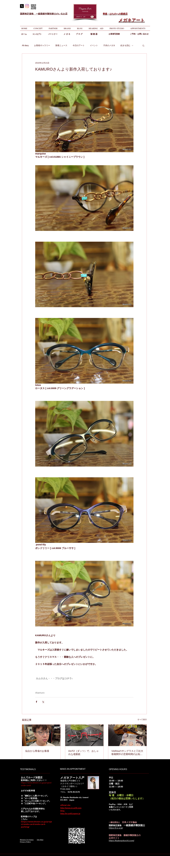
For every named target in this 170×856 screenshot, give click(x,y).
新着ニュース (61, 45)
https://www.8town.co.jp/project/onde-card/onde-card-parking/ (36, 824)
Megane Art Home (27, 840)
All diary (25, 45)
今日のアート (79, 45)
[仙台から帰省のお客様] (41, 735)
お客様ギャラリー (42, 45)
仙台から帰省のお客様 (37, 751)
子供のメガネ (109, 45)
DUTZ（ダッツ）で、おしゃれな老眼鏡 (83, 753)
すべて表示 (142, 719)
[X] (22, 6)
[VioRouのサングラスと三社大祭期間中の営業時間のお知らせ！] (127, 735)
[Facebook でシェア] (36, 701)
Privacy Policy (25, 842)
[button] (143, 45)
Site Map (40, 840)
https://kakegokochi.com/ (121, 841)
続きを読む (125, 45)
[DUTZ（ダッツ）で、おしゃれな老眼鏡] (84, 735)
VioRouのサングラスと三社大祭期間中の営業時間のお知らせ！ (127, 753)
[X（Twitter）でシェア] (43, 701)
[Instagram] (27, 6)
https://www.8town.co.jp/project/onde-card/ (36, 784)
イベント (94, 45)
